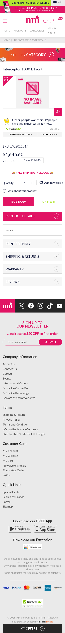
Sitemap (8, 506)
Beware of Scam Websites (19, 397)
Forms (6, 501)
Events (7, 378)
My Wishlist (10, 455)
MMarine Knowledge (16, 393)
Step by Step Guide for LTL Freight (24, 434)
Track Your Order (14, 470)
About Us (9, 364)
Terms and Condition (15, 424)
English (57, 2)
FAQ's (6, 475)
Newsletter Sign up (14, 465)
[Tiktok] (48, 306)
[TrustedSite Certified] (32, 603)
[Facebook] (29, 306)
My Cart (8, 460)
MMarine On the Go (15, 388)
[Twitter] (19, 306)
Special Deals (11, 492)
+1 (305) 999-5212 (42, 10)
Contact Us (10, 368)
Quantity (8, 183)
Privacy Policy (11, 419)
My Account (10, 450)
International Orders (15, 383)
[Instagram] (38, 306)
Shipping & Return (14, 414)
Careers (7, 373)
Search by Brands (13, 496)
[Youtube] (57, 306)
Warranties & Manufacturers (20, 429)
